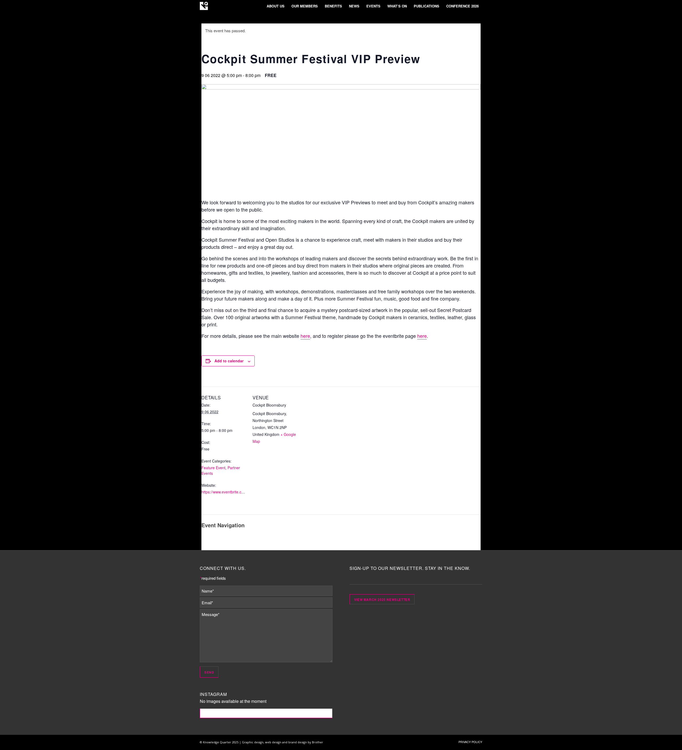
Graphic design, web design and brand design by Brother (282, 742)
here (305, 335)
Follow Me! (266, 713)
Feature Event (213, 467)
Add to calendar (228, 360)
